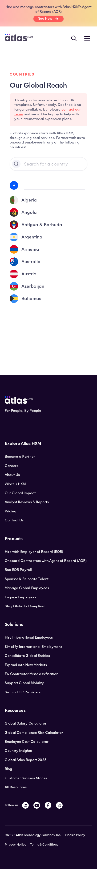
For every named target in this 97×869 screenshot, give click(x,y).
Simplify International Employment (33, 647)
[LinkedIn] (25, 805)
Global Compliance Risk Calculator (34, 732)
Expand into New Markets (26, 665)
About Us (12, 475)
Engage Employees (20, 597)
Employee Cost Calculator (26, 741)
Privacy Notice (15, 845)
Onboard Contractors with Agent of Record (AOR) (45, 561)
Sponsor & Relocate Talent (26, 579)
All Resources (16, 787)
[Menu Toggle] (87, 38)
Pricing (10, 511)
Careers (11, 466)
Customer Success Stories (26, 778)
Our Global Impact (20, 493)
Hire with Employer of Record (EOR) (34, 552)
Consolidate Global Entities (27, 656)
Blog (8, 769)
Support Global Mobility (24, 683)
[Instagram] (59, 805)
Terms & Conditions (44, 845)
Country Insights (18, 750)
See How (45, 18)
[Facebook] (48, 805)
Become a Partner (20, 456)
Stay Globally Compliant (25, 606)
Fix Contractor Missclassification (31, 674)
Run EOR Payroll (18, 570)
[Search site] (74, 38)
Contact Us (14, 520)
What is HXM (15, 484)
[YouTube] (36, 805)
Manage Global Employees (27, 588)
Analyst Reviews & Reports (27, 502)
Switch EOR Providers (22, 692)
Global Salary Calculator (25, 723)
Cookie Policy (75, 835)
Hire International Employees (29, 637)
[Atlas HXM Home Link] (19, 38)
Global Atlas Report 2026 (25, 760)
